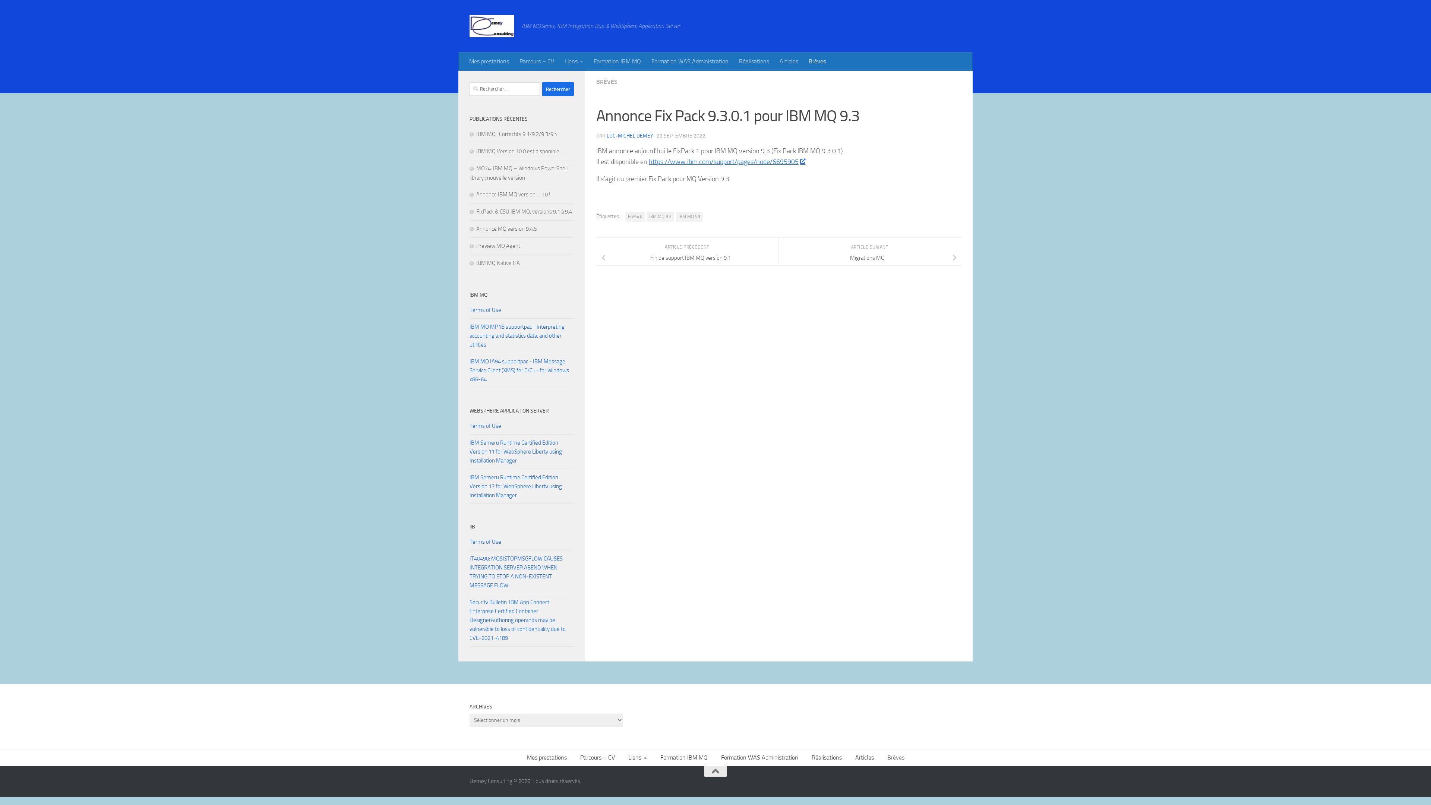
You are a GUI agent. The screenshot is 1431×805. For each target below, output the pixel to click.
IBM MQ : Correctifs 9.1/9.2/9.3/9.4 (516, 134)
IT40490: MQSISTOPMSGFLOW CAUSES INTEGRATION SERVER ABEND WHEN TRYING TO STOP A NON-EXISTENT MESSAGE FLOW (516, 572)
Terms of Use (485, 310)
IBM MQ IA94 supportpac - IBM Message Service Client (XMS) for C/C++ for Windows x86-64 (519, 370)
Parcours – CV (536, 61)
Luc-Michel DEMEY (630, 136)
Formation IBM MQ (617, 61)
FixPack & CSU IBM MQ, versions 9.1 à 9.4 (524, 211)
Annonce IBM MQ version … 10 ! (513, 194)
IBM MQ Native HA (498, 263)
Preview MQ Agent (498, 246)
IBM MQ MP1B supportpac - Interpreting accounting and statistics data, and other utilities (517, 335)
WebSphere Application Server (509, 411)
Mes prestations (489, 61)
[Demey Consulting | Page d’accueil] (492, 26)
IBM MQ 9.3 (660, 216)
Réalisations (754, 61)
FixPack (635, 216)
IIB (472, 527)
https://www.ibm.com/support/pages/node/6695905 (724, 162)
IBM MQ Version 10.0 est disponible (517, 151)
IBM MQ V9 (689, 216)
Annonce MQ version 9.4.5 (506, 228)
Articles (789, 61)
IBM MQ (478, 295)
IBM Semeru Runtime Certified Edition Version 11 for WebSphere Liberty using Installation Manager (516, 451)
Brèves (817, 61)
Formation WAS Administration (690, 61)
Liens (571, 61)
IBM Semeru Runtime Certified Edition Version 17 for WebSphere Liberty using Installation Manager (516, 486)
